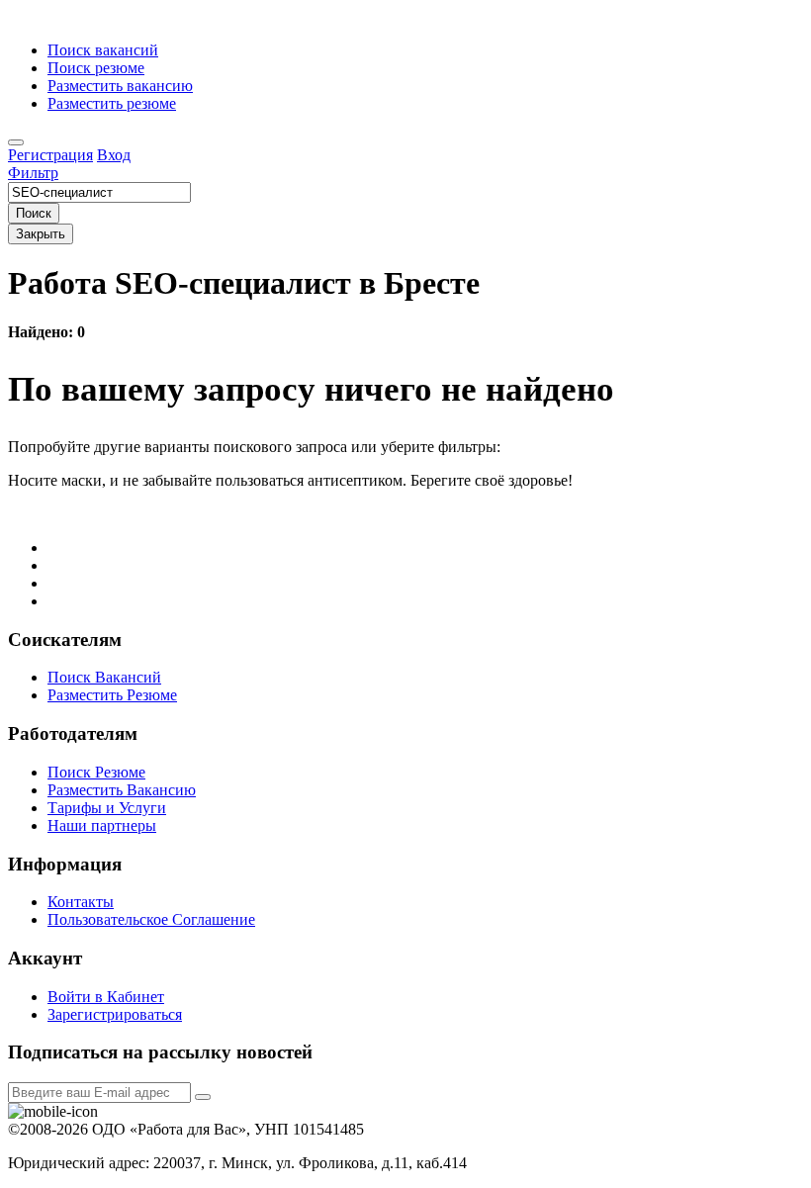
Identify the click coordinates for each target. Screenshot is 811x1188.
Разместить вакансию (120, 85)
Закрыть (40, 234)
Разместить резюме (111, 103)
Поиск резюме (95, 67)
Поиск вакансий (102, 50)
